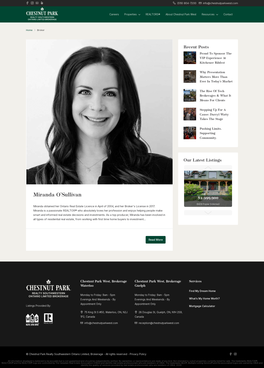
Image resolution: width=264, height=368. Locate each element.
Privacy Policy (138, 354)
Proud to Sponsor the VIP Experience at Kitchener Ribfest (216, 58)
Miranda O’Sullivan (57, 195)
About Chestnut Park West (181, 14)
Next (208, 212)
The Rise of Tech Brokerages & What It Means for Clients (215, 96)
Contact (228, 14)
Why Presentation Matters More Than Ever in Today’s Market (216, 77)
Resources (208, 14)
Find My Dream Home (202, 290)
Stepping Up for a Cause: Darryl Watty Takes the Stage (214, 114)
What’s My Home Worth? (204, 298)
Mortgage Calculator (202, 306)
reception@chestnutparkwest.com (159, 322)
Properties (130, 14)
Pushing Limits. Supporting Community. (211, 133)
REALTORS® (153, 14)
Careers (114, 14)
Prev (208, 168)
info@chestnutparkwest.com (101, 322)
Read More (156, 239)
